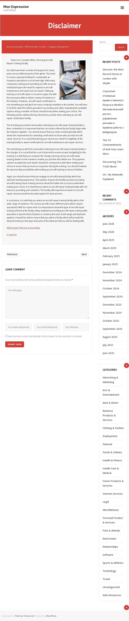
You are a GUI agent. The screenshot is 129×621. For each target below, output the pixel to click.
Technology (109, 571)
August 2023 (110, 337)
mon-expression (16, 46)
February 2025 (111, 256)
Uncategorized (111, 587)
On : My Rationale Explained (113, 177)
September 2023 (112, 328)
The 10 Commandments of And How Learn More (113, 146)
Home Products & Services (113, 483)
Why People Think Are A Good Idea (23, 227)
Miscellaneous (111, 509)
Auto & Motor (110, 402)
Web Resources (112, 595)
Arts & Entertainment (111, 392)
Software (108, 554)
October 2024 (111, 288)
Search (102, 42)
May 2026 (108, 231)
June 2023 (108, 353)
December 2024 (112, 272)
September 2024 (112, 296)
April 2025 (108, 240)
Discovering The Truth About (112, 164)
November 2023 (112, 312)
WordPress (51, 616)
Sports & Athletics (113, 562)
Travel (106, 579)
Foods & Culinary (112, 452)
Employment (63, 46)
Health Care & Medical (111, 471)
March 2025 (109, 248)
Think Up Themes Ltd (24, 616)
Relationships (110, 546)
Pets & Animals (111, 530)
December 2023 (112, 304)
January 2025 (110, 264)
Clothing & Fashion (113, 428)
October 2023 (111, 320)
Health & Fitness (112, 460)
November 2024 (112, 280)
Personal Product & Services (113, 520)
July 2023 (108, 345)
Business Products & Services (109, 415)
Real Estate (109, 538)
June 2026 (108, 223)
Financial (107, 444)
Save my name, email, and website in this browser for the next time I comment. (45, 336)
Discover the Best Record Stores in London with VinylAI (113, 76)
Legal (106, 501)
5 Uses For (12, 234)
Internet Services (113, 493)
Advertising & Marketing (110, 380)
